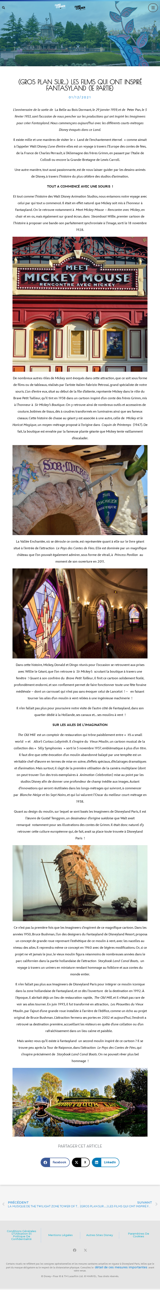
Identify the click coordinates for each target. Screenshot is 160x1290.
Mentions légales (60, 1235)
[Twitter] (85, 1250)
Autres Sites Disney (99, 1235)
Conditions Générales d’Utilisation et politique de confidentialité (21, 1235)
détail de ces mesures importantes (121, 1267)
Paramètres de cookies (138, 1235)
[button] (3, 7)
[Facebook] (74, 1250)
